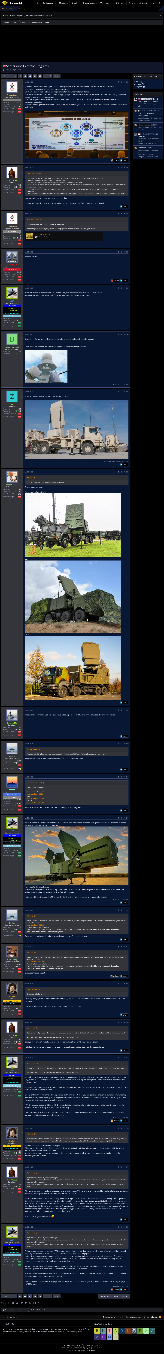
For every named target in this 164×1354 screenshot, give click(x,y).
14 (15, 763)
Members (106, 3)
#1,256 (126, 1022)
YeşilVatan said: (32, 220)
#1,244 (126, 252)
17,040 (18, 106)
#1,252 (126, 818)
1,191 (19, 729)
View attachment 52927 (35, 803)
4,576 (19, 1008)
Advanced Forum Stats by (82, 1347)
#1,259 (126, 1167)
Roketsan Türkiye (145, 147)
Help (147, 1317)
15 (14, 491)
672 (19, 354)
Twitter (137, 81)
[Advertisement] (82, 44)
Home (37, 3)
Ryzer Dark (12, 1317)
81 (14, 274)
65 (40, 76)
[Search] (154, 3)
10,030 (18, 320)
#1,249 (126, 710)
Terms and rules (123, 1317)
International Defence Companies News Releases (148, 155)
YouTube (138, 84)
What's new (90, 3)
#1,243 (126, 214)
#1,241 (126, 82)
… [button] (15, 76)
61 (20, 76)
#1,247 (126, 392)
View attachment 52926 (35, 798)
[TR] (4, 66)
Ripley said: (31, 1028)
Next (56, 76)
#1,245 (126, 288)
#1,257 (126, 1058)
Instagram (138, 86)
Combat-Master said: (34, 783)
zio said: (30, 478)
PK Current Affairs (144, 120)
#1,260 (126, 1227)
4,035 (19, 966)
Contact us (109, 1317)
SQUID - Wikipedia (42, 234)
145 (13, 804)
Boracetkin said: (33, 749)
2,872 (19, 763)
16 (15, 187)
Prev (5, 76)
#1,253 (126, 910)
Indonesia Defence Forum (147, 143)
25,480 (18, 491)
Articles (64, 3)
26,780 (18, 804)
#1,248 (126, 472)
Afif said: (30, 916)
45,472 (18, 274)
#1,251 (126, 777)
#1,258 (126, 1128)
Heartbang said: (33, 989)
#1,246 (126, 334)
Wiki (75, 3)
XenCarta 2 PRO (73, 1351)
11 (16, 411)
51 (14, 106)
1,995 (19, 187)
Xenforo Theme (82, 1349)
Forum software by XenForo (82, 1345)
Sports (148, 124)
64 (35, 76)
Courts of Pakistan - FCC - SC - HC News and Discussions (149, 113)
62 (25, 76)
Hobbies (141, 129)
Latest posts (139, 94)
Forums (49, 3)
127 (50, 76)
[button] (55, 3)
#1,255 (126, 983)
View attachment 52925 (35, 794)
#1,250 (126, 743)
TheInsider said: (33, 173)
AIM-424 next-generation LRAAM (148, 100)
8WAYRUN (93, 1351)
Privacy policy (137, 1317)
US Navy (141, 106)
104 (13, 320)
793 (19, 411)
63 (30, 76)
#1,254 (126, 947)
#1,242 (126, 168)
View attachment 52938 (35, 925)
